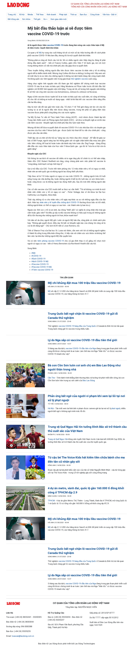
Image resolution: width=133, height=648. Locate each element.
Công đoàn (95, 14)
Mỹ (40, 53)
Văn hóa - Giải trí (110, 14)
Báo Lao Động (89, 380)
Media (30, 14)
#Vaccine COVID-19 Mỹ (41, 267)
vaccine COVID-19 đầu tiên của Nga (81, 348)
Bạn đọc (83, 14)
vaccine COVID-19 (55, 45)
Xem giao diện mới (58, 19)
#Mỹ (33, 253)
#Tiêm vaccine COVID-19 (42, 270)
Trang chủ (12, 14)
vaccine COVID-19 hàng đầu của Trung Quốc (77, 326)
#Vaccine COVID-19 (39, 264)
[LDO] (25, 293)
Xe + (45, 19)
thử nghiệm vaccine (79, 79)
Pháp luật (63, 14)
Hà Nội (51, 408)
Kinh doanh (51, 14)
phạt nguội (115, 408)
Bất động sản (13, 19)
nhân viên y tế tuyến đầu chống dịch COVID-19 (59, 202)
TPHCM (51, 500)
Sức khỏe (26, 19)
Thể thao (40, 14)
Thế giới (36, 19)
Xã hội (21, 14)
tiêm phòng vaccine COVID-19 (50, 241)
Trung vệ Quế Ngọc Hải (58, 439)
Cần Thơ (51, 378)
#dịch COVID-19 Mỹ (39, 261)
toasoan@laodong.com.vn (23, 636)
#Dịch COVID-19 (38, 259)
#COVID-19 (36, 256)
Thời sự (73, 14)
